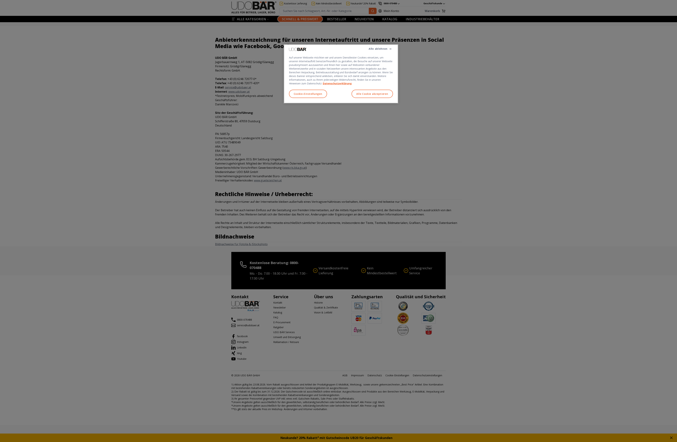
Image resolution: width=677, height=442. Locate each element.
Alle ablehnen (378, 48)
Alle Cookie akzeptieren (372, 93)
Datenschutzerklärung (337, 83)
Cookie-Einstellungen (308, 93)
